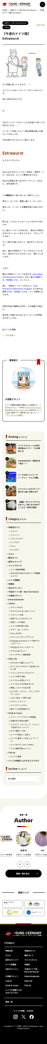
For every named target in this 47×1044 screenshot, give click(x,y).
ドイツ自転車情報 (17, 569)
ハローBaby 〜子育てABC (20, 697)
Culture (11, 603)
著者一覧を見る (23, 873)
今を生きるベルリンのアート (22, 647)
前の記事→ (10, 335)
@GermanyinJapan (33, 407)
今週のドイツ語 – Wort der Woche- (23, 591)
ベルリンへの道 (16, 614)
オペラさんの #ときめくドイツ (22, 611)
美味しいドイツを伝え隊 (20, 687)
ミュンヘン (15, 535)
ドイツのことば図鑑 (14, 415)
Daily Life (12, 658)
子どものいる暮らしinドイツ (22, 662)
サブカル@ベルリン (18, 651)
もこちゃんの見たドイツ (20, 680)
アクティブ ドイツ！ (18, 701)
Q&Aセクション (15, 587)
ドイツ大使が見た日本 (19, 626)
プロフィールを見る (23, 854)
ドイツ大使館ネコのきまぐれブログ (23, 760)
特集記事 (9, 950)
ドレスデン (15, 549)
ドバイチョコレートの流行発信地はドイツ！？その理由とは (29, 448)
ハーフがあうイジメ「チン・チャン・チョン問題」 (29, 476)
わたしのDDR (16, 633)
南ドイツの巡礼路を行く (20, 709)
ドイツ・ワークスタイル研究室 (23, 717)
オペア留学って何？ (18, 731)
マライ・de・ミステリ (19, 629)
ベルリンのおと (16, 607)
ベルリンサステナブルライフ (22, 673)
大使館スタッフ (15, 595)
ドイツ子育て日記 (17, 676)
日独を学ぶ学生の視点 (19, 720)
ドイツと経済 (15, 756)
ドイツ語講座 (14, 580)
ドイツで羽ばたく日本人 (20, 734)
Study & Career (15, 713)
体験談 (11, 583)
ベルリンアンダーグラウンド (22, 637)
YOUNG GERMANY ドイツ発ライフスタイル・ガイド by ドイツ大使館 (23, 934)
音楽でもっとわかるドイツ (21, 618)
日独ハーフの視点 (17, 622)
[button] (20, 864)
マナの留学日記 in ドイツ (20, 748)
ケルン (13, 546)
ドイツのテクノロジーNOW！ (22, 744)
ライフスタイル (15, 565)
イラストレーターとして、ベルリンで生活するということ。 (24, 725)
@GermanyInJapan (21, 410)
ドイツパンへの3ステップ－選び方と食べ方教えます (29, 490)
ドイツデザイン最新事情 (20, 654)
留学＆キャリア (15, 561)
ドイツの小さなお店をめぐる (22, 684)
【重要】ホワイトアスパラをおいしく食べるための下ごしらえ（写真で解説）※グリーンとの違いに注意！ (29, 506)
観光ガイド (13, 557)
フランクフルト (16, 538)
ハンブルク (15, 542)
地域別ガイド (14, 527)
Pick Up (11, 752)
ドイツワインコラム (18, 705)
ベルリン (14, 531)
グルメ (11, 553)
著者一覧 (9, 1001)
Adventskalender (16, 599)
